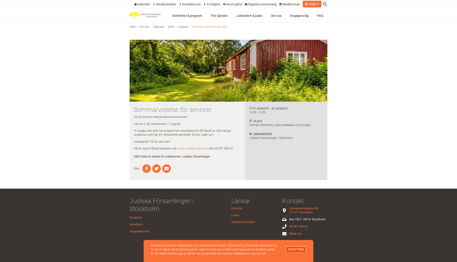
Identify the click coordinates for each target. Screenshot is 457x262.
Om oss (276, 16)
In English (213, 4)
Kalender (143, 4)
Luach (235, 215)
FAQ (320, 16)
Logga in (313, 4)
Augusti (183, 26)
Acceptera (296, 249)
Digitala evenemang (262, 4)
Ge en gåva (233, 4)
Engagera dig (299, 16)
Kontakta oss (191, 4)
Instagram (136, 224)
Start (132, 26)
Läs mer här (258, 253)
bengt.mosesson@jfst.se (192, 148)
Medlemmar (291, 4)
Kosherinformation (243, 222)
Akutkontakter (165, 4)
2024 (171, 26)
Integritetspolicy (140, 231)
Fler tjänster (219, 16)
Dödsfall (236, 208)
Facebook (136, 217)
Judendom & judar (249, 16)
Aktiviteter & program (187, 16)
